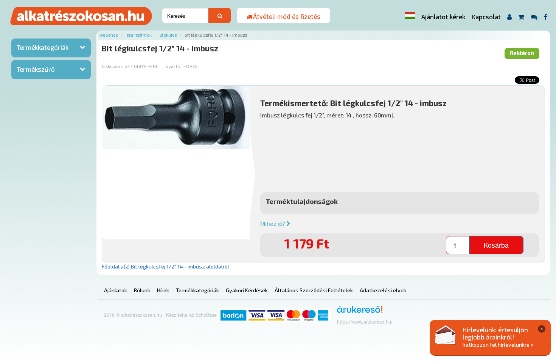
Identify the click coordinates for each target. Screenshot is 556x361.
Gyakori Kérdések (247, 290)
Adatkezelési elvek (383, 290)
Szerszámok (139, 34)
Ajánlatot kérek (443, 16)
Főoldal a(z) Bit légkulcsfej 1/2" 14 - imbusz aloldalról (165, 266)
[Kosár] (521, 17)
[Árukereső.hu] (357, 312)
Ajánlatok (115, 290)
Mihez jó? (273, 223)
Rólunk (142, 290)
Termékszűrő (36, 69)
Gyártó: (173, 66)
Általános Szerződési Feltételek (314, 290)
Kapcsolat (486, 16)
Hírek (163, 290)
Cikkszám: (112, 66)
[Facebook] (546, 17)
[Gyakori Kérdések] (534, 17)
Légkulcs (168, 34)
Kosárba (496, 245)
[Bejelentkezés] (509, 17)
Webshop (108, 34)
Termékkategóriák (42, 47)
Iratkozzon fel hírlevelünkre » (498, 344)
